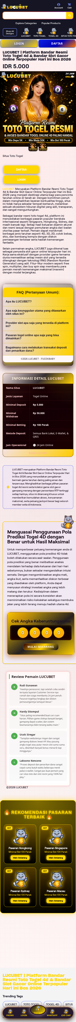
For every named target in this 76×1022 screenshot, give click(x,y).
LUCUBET (8, 188)
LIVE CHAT (66, 1015)
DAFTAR (57, 43)
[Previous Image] (3, 109)
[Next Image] (73, 109)
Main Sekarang (20, 858)
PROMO (10, 1015)
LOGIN (19, 43)
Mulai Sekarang (41, 646)
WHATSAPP (52, 1015)
